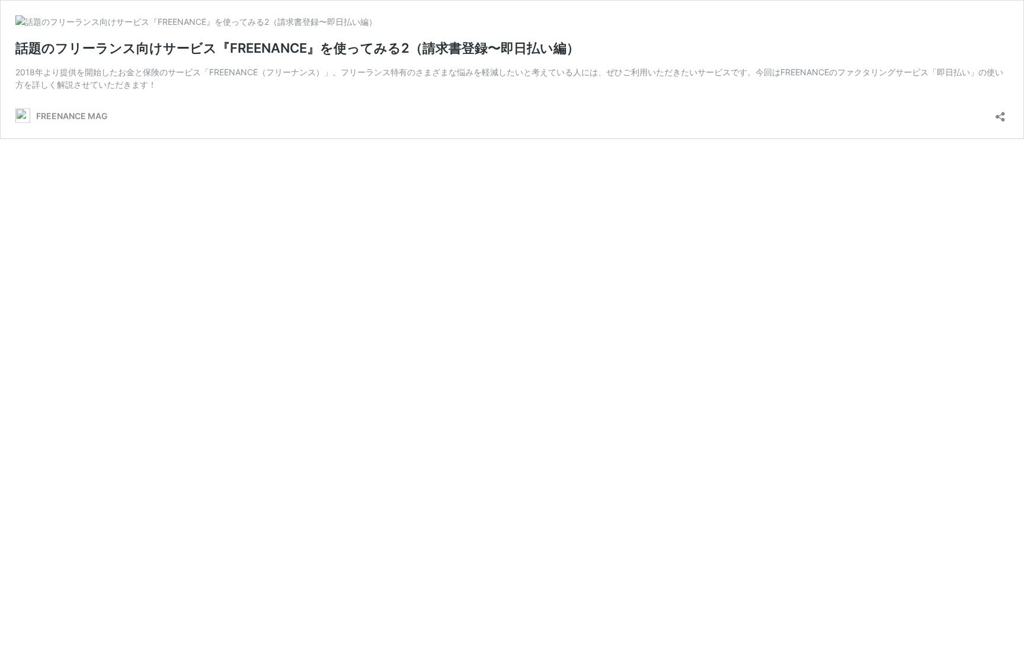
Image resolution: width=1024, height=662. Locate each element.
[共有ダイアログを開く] (1000, 113)
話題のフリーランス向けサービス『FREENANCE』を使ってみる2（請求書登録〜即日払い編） (297, 48)
